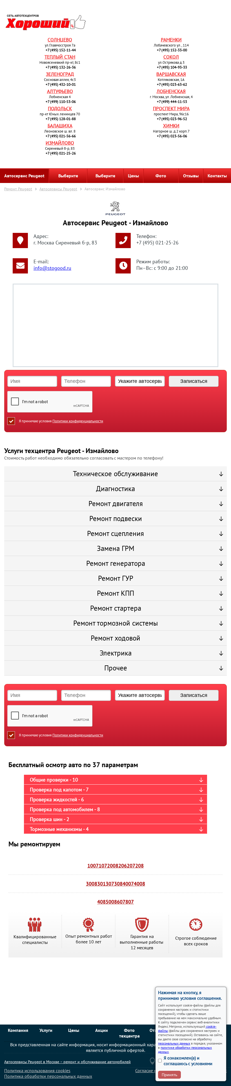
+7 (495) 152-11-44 (61, 50)
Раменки (171, 40)
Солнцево (60, 40)
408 (101, 902)
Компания (18, 1030)
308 (118, 883)
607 (121, 902)
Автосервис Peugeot (24, 175)
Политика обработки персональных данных (48, 1076)
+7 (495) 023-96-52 (172, 118)
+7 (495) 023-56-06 (172, 136)
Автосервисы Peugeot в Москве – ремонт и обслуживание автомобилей (67, 1061)
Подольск (60, 108)
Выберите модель (68, 178)
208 (139, 865)
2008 (112, 865)
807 (129, 902)
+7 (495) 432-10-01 (61, 84)
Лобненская (171, 91)
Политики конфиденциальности (77, 421)
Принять (169, 1074)
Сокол (171, 57)
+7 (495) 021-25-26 (61, 153)
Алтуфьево (60, 91)
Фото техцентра (161, 178)
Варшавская (171, 74)
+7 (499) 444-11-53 (172, 101)
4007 (128, 883)
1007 (93, 865)
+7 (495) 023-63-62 (172, 84)
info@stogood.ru (52, 268)
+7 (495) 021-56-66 (61, 136)
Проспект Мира (171, 108)
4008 (139, 883)
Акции (101, 1030)
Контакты (217, 175)
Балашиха (60, 126)
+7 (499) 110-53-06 (61, 101)
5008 (111, 902)
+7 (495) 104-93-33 (172, 67)
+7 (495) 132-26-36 (61, 67)
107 (103, 865)
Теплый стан (60, 57)
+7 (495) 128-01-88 (61, 118)
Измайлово (60, 143)
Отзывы (191, 175)
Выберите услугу (105, 178)
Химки (171, 126)
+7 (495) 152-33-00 (172, 50)
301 (101, 883)
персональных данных (174, 1043)
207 (131, 865)
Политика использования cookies (37, 1070)
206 (122, 865)
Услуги (45, 1030)
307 (110, 883)
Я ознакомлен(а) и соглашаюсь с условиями (188, 1060)
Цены (133, 175)
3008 (91, 883)
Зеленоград (60, 74)
